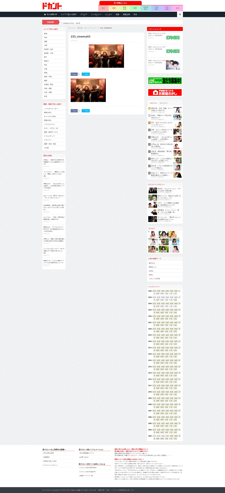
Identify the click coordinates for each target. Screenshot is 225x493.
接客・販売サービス (51, 132)
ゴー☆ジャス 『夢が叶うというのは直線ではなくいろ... (169, 218)
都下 (45, 57)
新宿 (45, 33)
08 (157, 312)
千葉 (45, 69)
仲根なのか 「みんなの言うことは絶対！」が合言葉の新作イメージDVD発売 (54, 186)
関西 (135, 8)
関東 (114, 8)
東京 (103, 8)
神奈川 (46, 61)
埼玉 (45, 65)
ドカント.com (75, 490)
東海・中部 (48, 76)
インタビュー (96, 14)
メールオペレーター (51, 108)
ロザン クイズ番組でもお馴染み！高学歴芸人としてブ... (168, 204)
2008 (150, 404)
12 (174, 300)
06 (175, 291)
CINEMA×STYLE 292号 (71, 22)
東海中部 (124, 8)
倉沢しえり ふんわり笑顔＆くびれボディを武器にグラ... (161, 160)
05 (171, 291)
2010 (150, 392)
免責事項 (46, 457)
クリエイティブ (49, 136)
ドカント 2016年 (154, 279)
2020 (150, 329)
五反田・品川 (48, 49)
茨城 (45, 73)
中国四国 (156, 8)
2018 (150, 341)
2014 (150, 367)
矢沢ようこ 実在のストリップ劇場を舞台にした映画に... (161, 174)
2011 (150, 385)
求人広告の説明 (49, 453)
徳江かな (152, 263)
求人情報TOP (52, 14)
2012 (150, 379)
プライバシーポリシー (51, 465)
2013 (150, 373)
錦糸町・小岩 (48, 53)
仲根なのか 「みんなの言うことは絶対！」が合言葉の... (161, 138)
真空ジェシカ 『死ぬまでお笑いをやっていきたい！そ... (169, 197)
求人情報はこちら (120, 3)
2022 (150, 316)
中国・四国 (48, 88)
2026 (150, 291)
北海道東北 (145, 8)
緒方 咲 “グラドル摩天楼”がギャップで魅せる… (161, 167)
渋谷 (45, 37)
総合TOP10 (163, 103)
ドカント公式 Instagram (88, 471)
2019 (150, 335)
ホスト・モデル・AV (51, 128)
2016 (150, 354)
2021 (150, 322)
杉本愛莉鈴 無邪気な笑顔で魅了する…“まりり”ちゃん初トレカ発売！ (54, 207)
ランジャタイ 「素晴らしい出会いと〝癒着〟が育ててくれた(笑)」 (54, 174)
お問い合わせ (84, 457)
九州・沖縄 (48, 92)
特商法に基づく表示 (50, 461)
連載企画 (126, 14)
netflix (151, 271)
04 (166, 291)
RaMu (151, 275)
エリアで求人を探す (69, 14)
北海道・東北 (48, 84)
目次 (135, 14)
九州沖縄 (167, 8)
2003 (150, 436)
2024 (150, 303)
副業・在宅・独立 (50, 144)
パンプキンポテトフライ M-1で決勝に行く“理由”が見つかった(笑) (53, 251)
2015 (150, 360)
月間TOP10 (153, 103)
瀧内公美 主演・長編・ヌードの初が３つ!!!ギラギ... (161, 109)
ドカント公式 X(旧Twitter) (88, 467)
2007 (150, 411)
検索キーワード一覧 (86, 475)
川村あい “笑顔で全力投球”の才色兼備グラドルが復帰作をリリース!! (54, 162)
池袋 (45, 41)
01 (153, 291)
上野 (45, 45)
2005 (150, 423)
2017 (150, 348)
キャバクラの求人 (50, 116)
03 (162, 291)
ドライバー (48, 140)
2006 (150, 417)
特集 (117, 14)
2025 (150, 297)
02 (158, 291)
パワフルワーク (49, 124)
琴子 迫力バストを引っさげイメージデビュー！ (161, 124)
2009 (150, 398)
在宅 (177, 8)
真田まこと (152, 267)
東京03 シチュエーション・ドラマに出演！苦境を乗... (169, 190)
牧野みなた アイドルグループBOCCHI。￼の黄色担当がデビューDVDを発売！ (53, 229)
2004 (150, 430)
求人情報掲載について (87, 453)
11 (170, 312)
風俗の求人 (48, 112)
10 (166, 312)
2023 (150, 310)
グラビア (83, 14)
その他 (46, 148)
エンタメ (108, 14)
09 (161, 312)
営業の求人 (48, 120)
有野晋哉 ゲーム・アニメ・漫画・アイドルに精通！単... (168, 211)
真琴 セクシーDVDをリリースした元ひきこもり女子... (161, 131)
